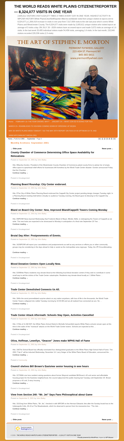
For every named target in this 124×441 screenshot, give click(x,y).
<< (100, 139)
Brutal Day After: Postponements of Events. (36, 235)
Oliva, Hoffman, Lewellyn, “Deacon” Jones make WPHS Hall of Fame (50, 340)
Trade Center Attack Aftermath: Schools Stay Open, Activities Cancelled (52, 315)
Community (22, 360)
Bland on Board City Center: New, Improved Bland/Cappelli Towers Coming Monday (59, 210)
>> (114, 139)
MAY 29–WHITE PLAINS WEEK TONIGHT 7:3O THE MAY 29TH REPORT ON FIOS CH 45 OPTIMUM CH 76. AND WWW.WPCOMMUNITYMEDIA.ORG (53, 133)
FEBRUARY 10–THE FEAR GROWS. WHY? (32, 122)
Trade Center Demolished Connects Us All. (35, 289)
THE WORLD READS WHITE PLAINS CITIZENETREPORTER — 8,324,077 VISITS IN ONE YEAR (49, 435)
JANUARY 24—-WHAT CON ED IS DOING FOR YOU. (72, 122)
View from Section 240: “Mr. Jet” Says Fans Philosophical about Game (51, 394)
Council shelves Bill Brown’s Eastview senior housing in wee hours (50, 366)
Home (11, 122)
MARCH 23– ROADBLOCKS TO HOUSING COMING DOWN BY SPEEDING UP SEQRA (42, 126)
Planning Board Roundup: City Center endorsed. (38, 184)
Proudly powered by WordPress (88, 437)
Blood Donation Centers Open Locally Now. (36, 263)
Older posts (16, 148)
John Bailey (42, 160)
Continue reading (20, 173)
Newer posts (107, 148)
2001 (23, 139)
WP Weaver (109, 437)
